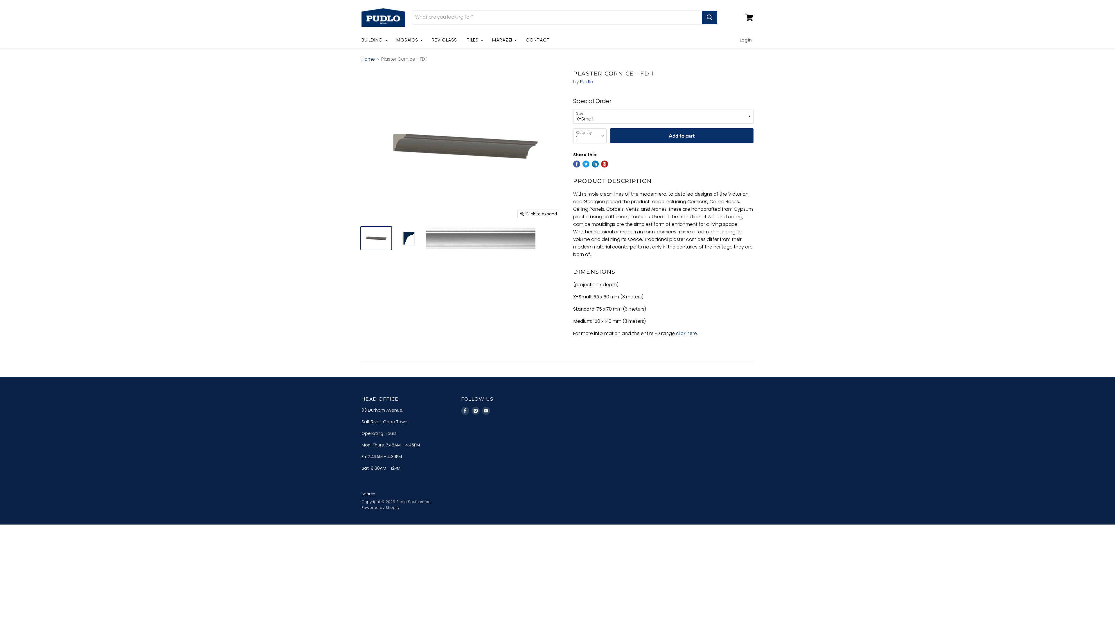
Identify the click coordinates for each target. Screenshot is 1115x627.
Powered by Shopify (381, 507)
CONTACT (538, 40)
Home (368, 59)
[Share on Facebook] (576, 164)
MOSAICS (408, 40)
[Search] (709, 17)
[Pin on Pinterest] (604, 164)
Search (368, 494)
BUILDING (373, 40)
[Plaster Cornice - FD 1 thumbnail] (376, 238)
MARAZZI (503, 40)
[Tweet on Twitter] (585, 164)
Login (746, 40)
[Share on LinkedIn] (595, 164)
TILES (473, 40)
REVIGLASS (444, 40)
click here (686, 333)
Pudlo (586, 81)
